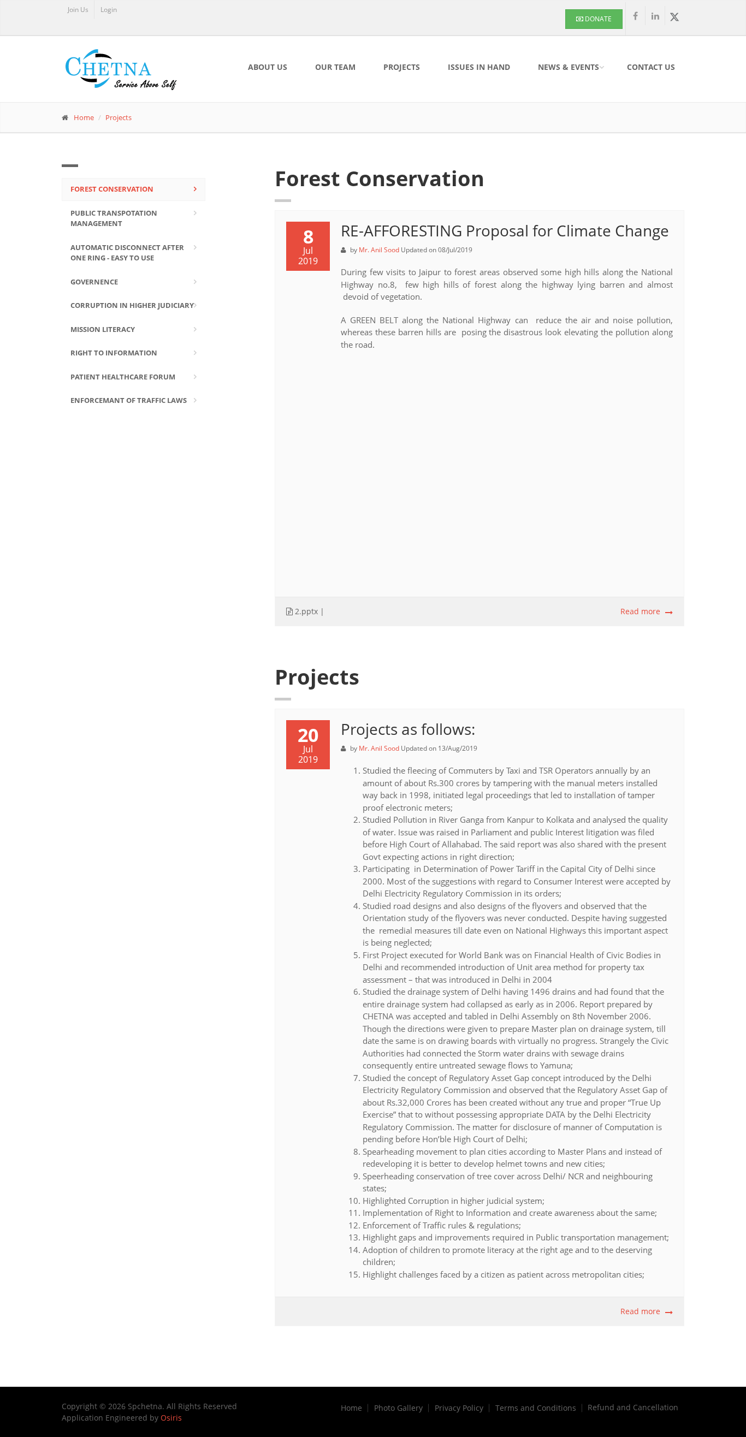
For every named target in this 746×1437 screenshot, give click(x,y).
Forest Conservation (111, 189)
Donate (597, 18)
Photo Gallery (398, 1408)
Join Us (78, 9)
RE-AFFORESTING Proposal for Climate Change (505, 230)
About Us (267, 67)
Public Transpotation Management (113, 218)
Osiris (171, 1417)
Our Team (335, 67)
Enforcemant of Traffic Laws (128, 400)
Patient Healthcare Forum (122, 377)
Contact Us (651, 67)
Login (108, 9)
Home (84, 117)
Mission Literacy (102, 329)
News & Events (568, 67)
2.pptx (305, 611)
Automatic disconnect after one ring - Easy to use (127, 252)
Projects (401, 67)
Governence (94, 282)
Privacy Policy (459, 1408)
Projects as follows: (408, 729)
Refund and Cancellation (633, 1407)
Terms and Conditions (535, 1408)
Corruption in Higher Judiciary (132, 305)
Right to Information (113, 353)
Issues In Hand (479, 67)
